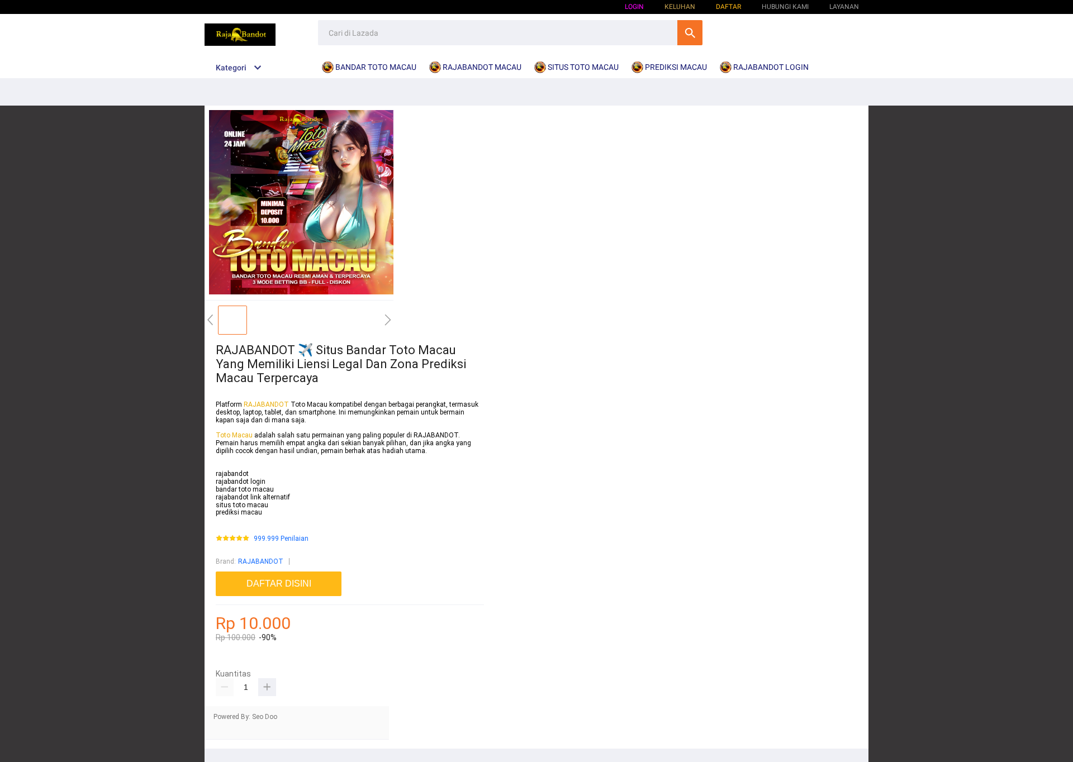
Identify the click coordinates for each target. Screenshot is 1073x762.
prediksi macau (239, 512)
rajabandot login (240, 481)
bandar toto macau (245, 489)
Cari (689, 32)
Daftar (728, 7)
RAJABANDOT (266, 404)
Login (634, 7)
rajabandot (232, 474)
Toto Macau (235, 435)
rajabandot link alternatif (253, 497)
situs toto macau (242, 505)
